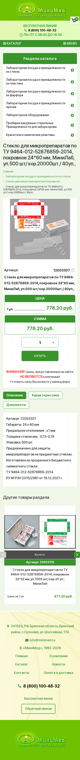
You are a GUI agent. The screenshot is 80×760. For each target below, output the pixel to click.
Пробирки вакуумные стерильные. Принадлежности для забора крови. (31, 125)
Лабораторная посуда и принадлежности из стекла (35, 70)
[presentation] (3, 555)
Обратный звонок (38, 709)
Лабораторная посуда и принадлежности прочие (35, 105)
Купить (40, 554)
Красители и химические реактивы (30, 135)
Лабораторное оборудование (27, 115)
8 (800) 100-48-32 (41, 30)
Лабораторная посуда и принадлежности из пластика (35, 81)
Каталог (14, 43)
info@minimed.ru (42, 640)
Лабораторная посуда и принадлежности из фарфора (35, 93)
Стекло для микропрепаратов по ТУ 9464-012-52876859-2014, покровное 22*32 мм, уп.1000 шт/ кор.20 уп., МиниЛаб (40, 577)
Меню (71, 43)
